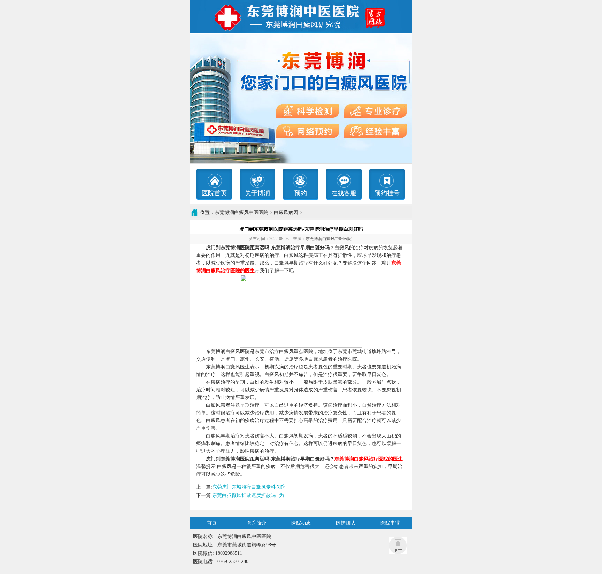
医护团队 (345, 523)
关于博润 (257, 193)
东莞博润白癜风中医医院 (241, 212)
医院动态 (301, 523)
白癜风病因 (286, 212)
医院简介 (256, 523)
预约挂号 (387, 193)
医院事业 (390, 523)
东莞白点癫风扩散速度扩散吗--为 (248, 495)
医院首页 (214, 193)
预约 (300, 193)
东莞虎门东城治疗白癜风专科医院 (248, 487)
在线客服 (343, 193)
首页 (212, 523)
